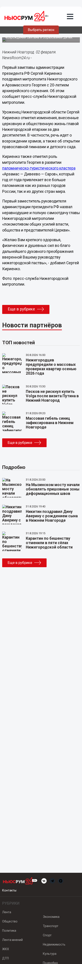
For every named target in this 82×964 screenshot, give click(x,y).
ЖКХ (5, 949)
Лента (6, 912)
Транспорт (50, 926)
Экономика (51, 916)
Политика (9, 930)
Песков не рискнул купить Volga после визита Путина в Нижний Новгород (52, 396)
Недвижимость (54, 944)
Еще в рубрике (21, 309)
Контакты (9, 890)
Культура (49, 953)
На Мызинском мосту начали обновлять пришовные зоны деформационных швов (53, 489)
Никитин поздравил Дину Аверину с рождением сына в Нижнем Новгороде (52, 516)
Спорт (47, 935)
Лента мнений (12, 940)
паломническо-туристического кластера (38, 168)
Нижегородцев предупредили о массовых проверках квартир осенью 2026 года (51, 366)
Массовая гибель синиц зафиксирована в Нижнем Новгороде (49, 422)
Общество (9, 921)
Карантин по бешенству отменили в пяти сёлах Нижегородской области (49, 542)
